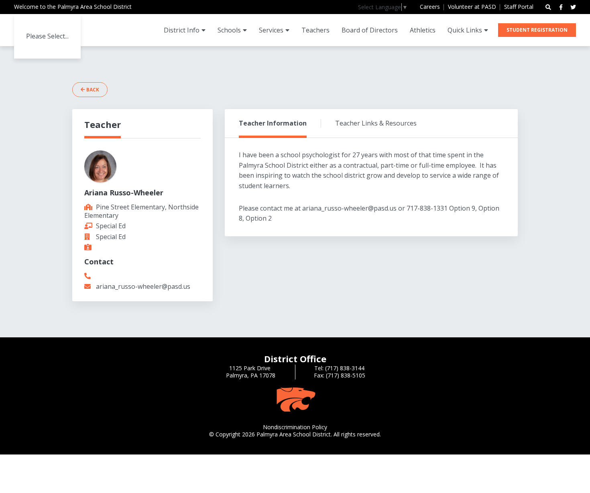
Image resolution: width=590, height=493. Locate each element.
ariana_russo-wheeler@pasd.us (143, 286)
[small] (561, 7)
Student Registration (537, 29)
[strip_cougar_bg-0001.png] (295, 399)
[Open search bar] (548, 7)
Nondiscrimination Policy (295, 427)
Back (92, 89)
